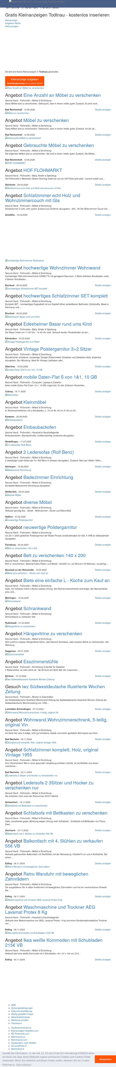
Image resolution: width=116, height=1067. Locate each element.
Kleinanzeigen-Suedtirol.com (25, 1030)
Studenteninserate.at (21, 1027)
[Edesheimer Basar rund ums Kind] (22, 316)
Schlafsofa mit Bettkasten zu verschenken (65, 812)
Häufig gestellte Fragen (22, 1014)
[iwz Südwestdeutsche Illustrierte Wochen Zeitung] (29, 678)
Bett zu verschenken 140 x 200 (54, 555)
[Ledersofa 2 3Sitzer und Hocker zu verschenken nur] (31, 775)
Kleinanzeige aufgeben (24, 81)
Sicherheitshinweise (20, 1017)
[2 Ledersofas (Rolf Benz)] (18, 444)
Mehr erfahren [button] (23, 1064)
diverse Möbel (37, 502)
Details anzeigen (103, 109)
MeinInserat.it (17, 1048)
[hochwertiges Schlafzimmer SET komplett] (26, 288)
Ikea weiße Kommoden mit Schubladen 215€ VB (54, 942)
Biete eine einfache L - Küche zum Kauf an (66, 580)
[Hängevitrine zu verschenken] (20, 625)
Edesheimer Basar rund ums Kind (57, 323)
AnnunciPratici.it (18, 1045)
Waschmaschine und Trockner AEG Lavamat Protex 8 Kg (50, 909)
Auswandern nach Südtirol (23, 1042)
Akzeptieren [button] (105, 1059)
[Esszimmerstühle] (14, 653)
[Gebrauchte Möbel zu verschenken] (23, 137)
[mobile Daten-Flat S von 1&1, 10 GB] (23, 369)
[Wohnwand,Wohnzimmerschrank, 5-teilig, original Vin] (31, 712)
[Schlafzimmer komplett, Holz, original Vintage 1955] (30, 742)
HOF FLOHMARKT (42, 170)
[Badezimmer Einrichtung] (18, 469)
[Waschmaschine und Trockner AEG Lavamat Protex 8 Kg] (33, 899)
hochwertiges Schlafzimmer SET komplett (65, 295)
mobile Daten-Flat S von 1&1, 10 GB (60, 376)
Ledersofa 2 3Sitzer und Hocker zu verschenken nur (49, 785)
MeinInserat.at (18, 1036)
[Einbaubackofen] (14, 419)
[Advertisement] (58, 49)
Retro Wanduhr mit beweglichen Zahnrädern (46, 876)
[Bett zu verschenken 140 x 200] (21, 547)
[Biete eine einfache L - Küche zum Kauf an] (26, 572)
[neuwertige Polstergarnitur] (19, 519)
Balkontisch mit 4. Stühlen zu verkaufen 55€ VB (54, 843)
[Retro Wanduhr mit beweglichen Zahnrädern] (27, 866)
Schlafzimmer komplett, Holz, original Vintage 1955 (51, 752)
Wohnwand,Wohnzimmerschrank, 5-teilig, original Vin (56, 722)
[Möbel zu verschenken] (17, 112)
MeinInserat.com (19, 1039)
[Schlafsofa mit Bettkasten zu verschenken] (26, 805)
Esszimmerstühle (40, 661)
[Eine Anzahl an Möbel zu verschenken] (24, 87)
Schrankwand (37, 608)
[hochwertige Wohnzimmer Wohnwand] (24, 260)
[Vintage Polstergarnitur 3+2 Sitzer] (22, 341)
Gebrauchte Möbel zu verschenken (58, 145)
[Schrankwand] (13, 600)
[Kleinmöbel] (11, 394)
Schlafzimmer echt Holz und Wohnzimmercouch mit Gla (42, 197)
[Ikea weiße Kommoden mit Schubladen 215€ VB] (29, 932)
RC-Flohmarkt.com (20, 1033)
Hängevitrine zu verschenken (52, 633)
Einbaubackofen (39, 427)
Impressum (16, 1023)
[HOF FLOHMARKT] (15, 162)
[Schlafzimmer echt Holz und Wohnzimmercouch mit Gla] (33, 187)
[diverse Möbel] (13, 494)
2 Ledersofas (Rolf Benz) (48, 452)
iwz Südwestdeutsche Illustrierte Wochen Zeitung (55, 689)
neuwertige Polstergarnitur (50, 527)
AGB (13, 1004)
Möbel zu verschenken (46, 120)
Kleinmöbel (34, 402)
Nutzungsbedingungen (22, 1007)
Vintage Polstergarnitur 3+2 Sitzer (57, 348)
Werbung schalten (20, 1020)
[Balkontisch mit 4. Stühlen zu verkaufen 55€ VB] (29, 833)
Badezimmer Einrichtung (48, 477)
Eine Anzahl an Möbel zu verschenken (62, 95)
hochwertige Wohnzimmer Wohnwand (61, 267)
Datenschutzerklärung (21, 1010)
